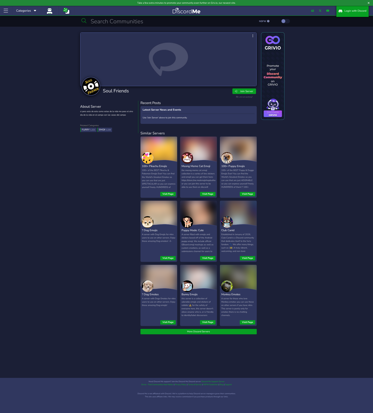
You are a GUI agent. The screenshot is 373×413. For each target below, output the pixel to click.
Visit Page (168, 194)
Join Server (246, 91)
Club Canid (227, 230)
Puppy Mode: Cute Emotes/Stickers (193, 232)
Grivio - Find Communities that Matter (157, 384)
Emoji (105, 129)
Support (228, 384)
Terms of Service (195, 384)
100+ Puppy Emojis (233, 166)
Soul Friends (116, 91)
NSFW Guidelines (210, 384)
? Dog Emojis (150, 230)
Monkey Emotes (230, 294)
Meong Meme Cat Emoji (196, 166)
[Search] (84, 20)
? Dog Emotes (150, 294)
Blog (221, 384)
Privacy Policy (180, 384)
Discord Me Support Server (213, 381)
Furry (88, 129)
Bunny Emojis (190, 294)
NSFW (263, 21)
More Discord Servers (198, 331)
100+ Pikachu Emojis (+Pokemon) (154, 168)
